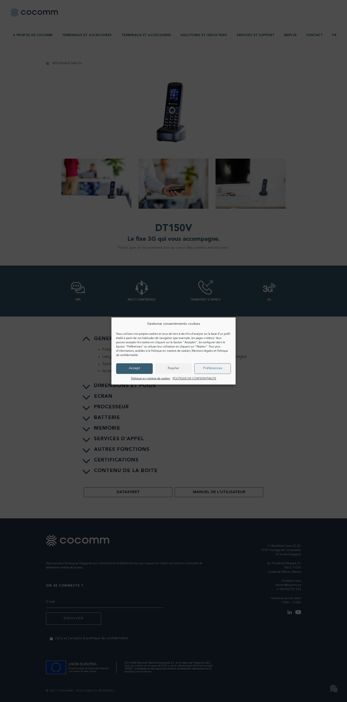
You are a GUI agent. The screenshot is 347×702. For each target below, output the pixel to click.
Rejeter (173, 368)
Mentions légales (202, 351)
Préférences (212, 368)
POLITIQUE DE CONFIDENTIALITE (194, 378)
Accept (134, 368)
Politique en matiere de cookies (170, 351)
